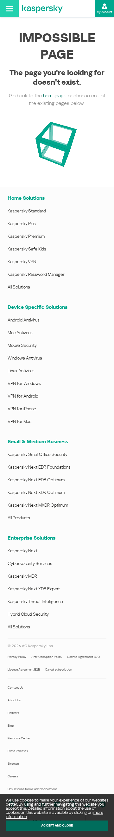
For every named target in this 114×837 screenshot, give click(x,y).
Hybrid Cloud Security (28, 614)
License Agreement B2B (24, 669)
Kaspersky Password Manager (36, 274)
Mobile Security (22, 345)
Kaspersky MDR (22, 576)
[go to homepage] (42, 8)
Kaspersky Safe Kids (27, 248)
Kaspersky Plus (22, 223)
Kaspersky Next (22, 550)
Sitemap (13, 763)
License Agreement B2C (83, 657)
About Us (14, 700)
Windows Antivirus (25, 357)
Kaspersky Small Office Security (37, 454)
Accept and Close (57, 825)
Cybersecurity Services (30, 563)
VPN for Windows (24, 383)
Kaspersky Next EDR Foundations (39, 467)
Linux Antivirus (21, 370)
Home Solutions (26, 198)
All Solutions (19, 286)
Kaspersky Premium (26, 236)
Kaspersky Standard (27, 210)
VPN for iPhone (22, 408)
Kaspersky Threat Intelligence (35, 601)
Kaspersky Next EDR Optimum (36, 479)
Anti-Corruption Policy (46, 657)
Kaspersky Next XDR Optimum (36, 492)
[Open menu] (9, 8)
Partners (13, 713)
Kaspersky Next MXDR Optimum (38, 505)
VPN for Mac (19, 421)
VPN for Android (23, 396)
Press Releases (18, 751)
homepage (54, 96)
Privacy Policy (17, 657)
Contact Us (15, 687)
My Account (104, 12)
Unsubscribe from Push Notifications (32, 789)
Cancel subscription (58, 669)
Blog (11, 725)
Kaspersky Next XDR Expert (34, 588)
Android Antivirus (24, 319)
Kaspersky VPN (22, 261)
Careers (13, 776)
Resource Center (19, 738)
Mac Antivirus (20, 332)
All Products (19, 517)
